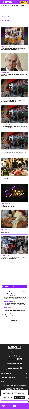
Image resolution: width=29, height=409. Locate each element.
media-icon (14, 406)
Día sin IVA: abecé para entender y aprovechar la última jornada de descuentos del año (13, 179)
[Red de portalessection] (26, 373)
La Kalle (3, 16)
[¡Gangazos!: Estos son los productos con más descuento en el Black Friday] (14, 193)
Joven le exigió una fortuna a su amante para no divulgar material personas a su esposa (15, 309)
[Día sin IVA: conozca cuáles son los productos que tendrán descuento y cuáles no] (14, 88)
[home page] (14, 347)
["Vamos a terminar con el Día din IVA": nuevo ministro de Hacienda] (14, 62)
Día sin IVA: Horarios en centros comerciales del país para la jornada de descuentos (14, 257)
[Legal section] (26, 381)
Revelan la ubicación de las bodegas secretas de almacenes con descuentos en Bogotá (13, 48)
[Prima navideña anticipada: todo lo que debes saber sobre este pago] (14, 219)
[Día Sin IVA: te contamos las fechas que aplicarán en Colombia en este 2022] (14, 114)
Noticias (3, 151)
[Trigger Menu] (2, 2)
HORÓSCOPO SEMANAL (14, 5)
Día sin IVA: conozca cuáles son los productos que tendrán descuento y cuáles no (13, 101)
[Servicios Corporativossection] (26, 377)
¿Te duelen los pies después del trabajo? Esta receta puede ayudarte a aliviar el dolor (15, 292)
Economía (3, 46)
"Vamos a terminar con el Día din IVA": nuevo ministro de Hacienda (14, 75)
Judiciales (6, 313)
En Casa (6, 290)
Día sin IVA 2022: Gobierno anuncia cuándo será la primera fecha (13, 153)
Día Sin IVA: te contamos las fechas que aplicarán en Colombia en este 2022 (14, 127)
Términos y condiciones (12, 387)
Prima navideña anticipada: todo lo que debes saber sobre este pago (13, 231)
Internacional (7, 295)
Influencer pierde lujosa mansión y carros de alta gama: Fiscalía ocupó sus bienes (15, 315)
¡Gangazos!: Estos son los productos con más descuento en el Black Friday (12, 205)
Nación (5, 307)
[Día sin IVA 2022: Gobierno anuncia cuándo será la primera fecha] (14, 140)
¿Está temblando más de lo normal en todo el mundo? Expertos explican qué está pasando (15, 298)
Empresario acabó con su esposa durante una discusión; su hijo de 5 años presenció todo (15, 304)
